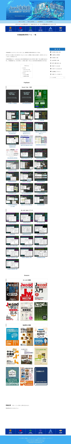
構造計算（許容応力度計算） (41, 131)
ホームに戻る (21, 438)
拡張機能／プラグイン (56, 71)
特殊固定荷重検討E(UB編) (41, 158)
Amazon (24, 72)
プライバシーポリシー (32, 438)
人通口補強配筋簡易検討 (26, 103)
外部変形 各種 (54, 57)
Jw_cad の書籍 (26, 74)
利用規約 (26, 438)
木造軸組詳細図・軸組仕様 (27, 245)
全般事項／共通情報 (55, 54)
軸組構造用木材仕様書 (27, 234)
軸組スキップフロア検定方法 (26, 204)
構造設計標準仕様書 (41, 234)
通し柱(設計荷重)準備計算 (26, 193)
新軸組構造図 (12, 234)
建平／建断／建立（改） (56, 63)
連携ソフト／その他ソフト (56, 74)
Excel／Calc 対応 (27, 69)
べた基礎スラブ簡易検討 (12, 103)
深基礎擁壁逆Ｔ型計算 (41, 108)
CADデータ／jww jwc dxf (56, 68)
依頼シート (41, 133)
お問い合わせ (39, 438)
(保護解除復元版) (12, 146)
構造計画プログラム (26, 133)
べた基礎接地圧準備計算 (12, 204)
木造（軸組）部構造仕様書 (12, 245)
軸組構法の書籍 (26, 76)
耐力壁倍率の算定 (12, 133)
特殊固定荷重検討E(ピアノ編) (26, 158)
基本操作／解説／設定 (56, 52)
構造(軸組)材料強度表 (12, 181)
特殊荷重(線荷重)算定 (41, 181)
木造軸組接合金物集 (12, 145)
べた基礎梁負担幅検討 (41, 193)
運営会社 (44, 438)
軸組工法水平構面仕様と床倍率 (26, 145)
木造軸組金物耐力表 (26, 222)
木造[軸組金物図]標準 (12, 222)
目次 (25, 65)
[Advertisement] (26, 43)
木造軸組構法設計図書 (41, 257)
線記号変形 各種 (55, 60)
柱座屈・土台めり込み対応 (12, 120)
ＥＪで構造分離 (41, 120)
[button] (64, 77)
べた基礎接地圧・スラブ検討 (26, 120)
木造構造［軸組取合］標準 (27, 257)
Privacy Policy (31, 442)
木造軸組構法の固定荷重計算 (41, 144)
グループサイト (49, 438)
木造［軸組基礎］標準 (41, 222)
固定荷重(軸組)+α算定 (12, 193)
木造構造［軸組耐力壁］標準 (12, 257)
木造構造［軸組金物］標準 (41, 245)
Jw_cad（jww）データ (27, 71)
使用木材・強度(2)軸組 (26, 181)
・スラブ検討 (12, 206)
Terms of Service (37, 442)
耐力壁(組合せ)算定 (41, 204)
